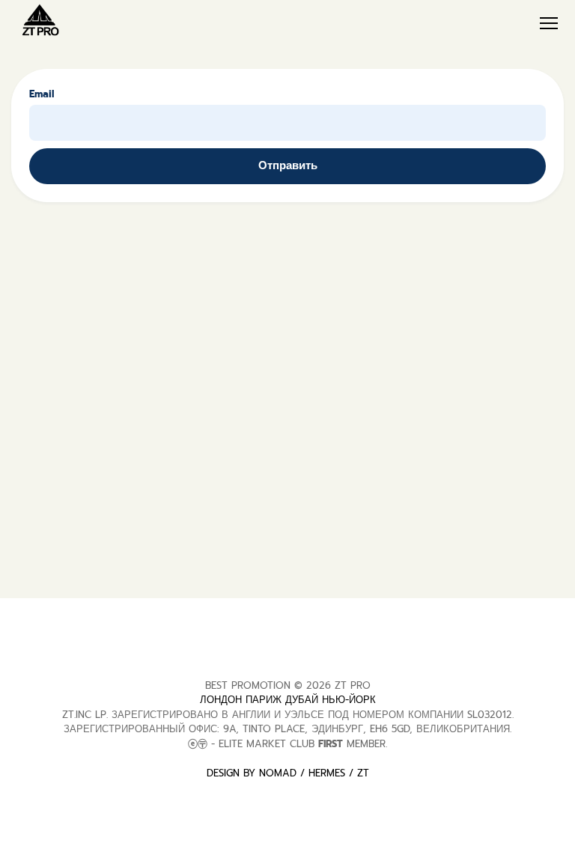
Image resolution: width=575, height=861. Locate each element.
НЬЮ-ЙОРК (349, 700)
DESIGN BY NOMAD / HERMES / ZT (288, 773)
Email (41, 94)
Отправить (287, 165)
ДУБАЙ (301, 700)
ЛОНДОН (221, 700)
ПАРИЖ (264, 700)
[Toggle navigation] (549, 23)
